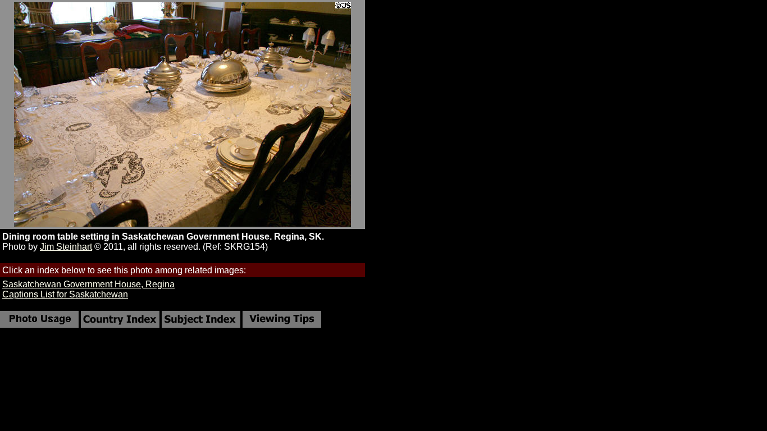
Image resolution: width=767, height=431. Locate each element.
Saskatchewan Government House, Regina (88, 284)
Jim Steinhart (66, 246)
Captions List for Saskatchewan (65, 294)
